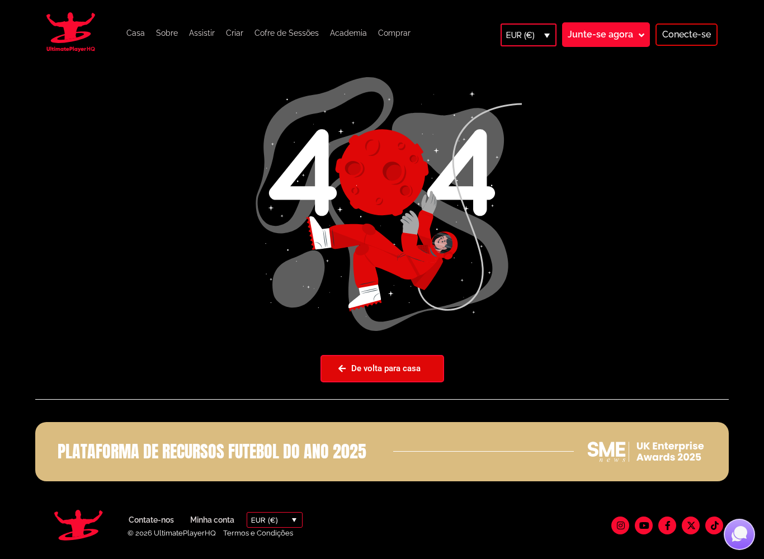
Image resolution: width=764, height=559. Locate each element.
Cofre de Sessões (286, 33)
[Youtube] (644, 525)
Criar (234, 33)
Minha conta (212, 519)
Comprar (394, 33)
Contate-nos (151, 519)
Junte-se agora (600, 34)
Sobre (167, 33)
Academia (348, 33)
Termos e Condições (258, 533)
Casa (135, 33)
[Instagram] (620, 525)
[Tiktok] (714, 525)
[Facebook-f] (667, 525)
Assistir (202, 33)
